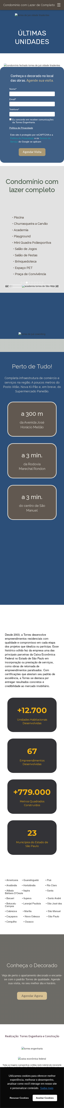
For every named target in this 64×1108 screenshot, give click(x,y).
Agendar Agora (32, 996)
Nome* (12, 89)
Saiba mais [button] (46, 1088)
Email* (12, 99)
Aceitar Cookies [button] (45, 1098)
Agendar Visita (32, 152)
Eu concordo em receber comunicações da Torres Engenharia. (32, 121)
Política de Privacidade (21, 128)
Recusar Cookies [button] (19, 1098)
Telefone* (14, 109)
